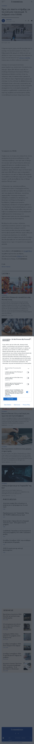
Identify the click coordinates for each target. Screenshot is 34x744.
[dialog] (17, 372)
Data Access (17, 404)
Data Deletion (7, 404)
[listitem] (17, 368)
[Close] (30, 339)
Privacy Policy (26, 404)
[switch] (27, 372)
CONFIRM (10, 399)
